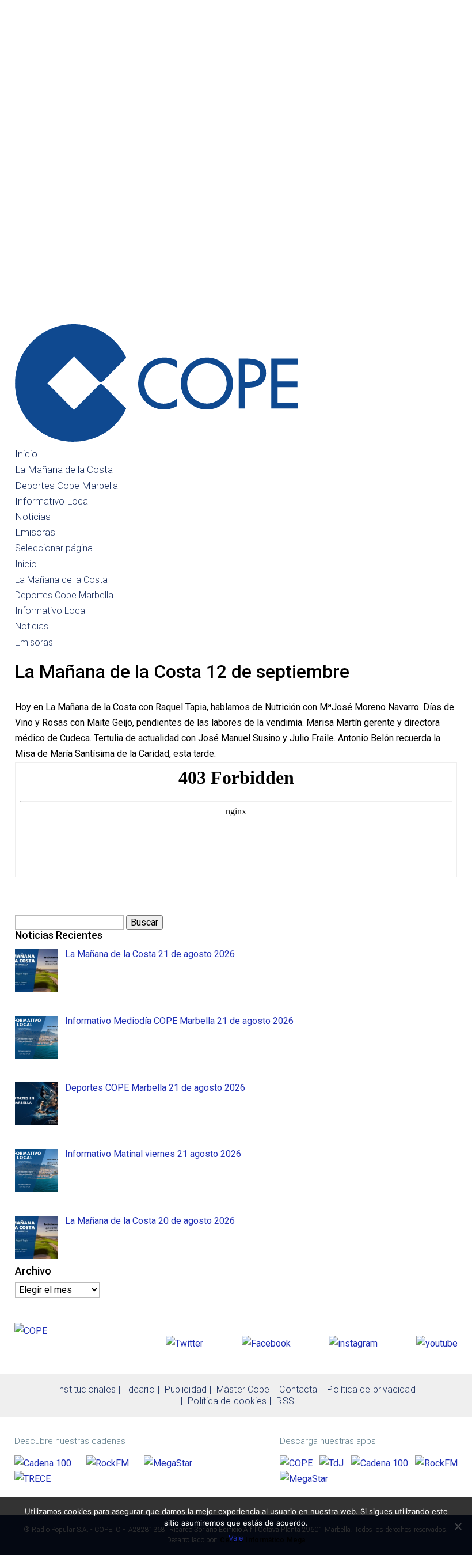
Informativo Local (52, 501)
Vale (236, 1537)
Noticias (33, 516)
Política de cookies (227, 1400)
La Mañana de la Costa (64, 469)
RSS (285, 1400)
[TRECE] (32, 1478)
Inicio (26, 454)
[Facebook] (266, 1343)
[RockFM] (107, 1463)
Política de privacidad (371, 1389)
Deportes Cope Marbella (66, 485)
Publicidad (186, 1389)
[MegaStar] (168, 1463)
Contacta (298, 1389)
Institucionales (86, 1389)
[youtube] (437, 1343)
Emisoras (35, 532)
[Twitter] (184, 1343)
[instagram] (353, 1343)
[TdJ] (331, 1463)
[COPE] (296, 1463)
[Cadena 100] (42, 1463)
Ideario (140, 1389)
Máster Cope (242, 1389)
